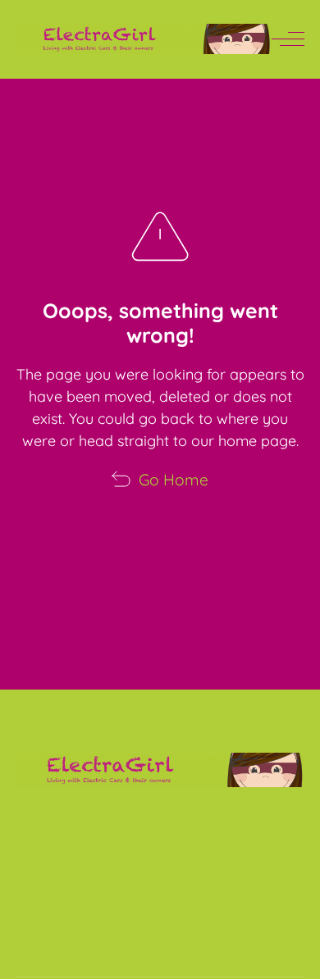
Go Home (173, 480)
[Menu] (288, 39)
